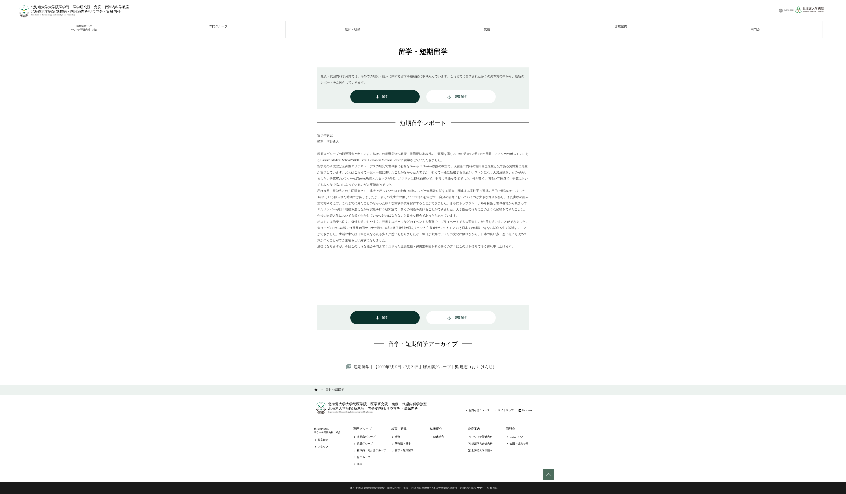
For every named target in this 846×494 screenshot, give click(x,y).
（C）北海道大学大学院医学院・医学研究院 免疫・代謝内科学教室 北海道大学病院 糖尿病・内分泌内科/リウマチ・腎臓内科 (423, 488)
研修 (395, 436)
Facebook (525, 410)
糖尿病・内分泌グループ (369, 450)
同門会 (755, 29)
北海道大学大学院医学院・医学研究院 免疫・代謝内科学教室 (80, 7)
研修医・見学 (401, 443)
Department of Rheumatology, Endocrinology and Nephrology (53, 15)
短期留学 (457, 97)
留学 (382, 97)
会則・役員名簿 (517, 443)
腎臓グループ (363, 443)
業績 (487, 29)
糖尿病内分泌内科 (480, 443)
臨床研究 (436, 429)
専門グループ (218, 26)
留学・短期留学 (402, 450)
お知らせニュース (477, 410)
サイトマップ (504, 410)
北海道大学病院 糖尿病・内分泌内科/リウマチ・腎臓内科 (76, 11)
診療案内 (621, 26)
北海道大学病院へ (480, 450)
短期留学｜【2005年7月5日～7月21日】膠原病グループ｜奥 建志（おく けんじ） (425, 367)
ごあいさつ (514, 436)
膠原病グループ (364, 436)
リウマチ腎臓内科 (480, 436)
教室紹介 (321, 439)
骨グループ (361, 457)
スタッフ (321, 446)
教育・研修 (352, 29)
